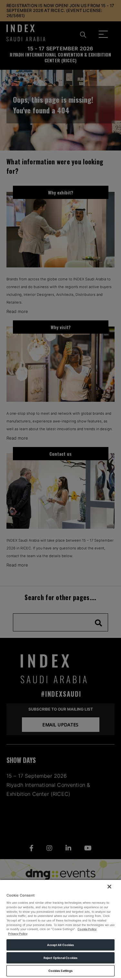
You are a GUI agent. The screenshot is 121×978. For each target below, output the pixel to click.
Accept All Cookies (60, 945)
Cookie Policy (86, 929)
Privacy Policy (17, 933)
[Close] (109, 887)
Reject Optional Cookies (60, 958)
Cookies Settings (60, 971)
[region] (60, 928)
